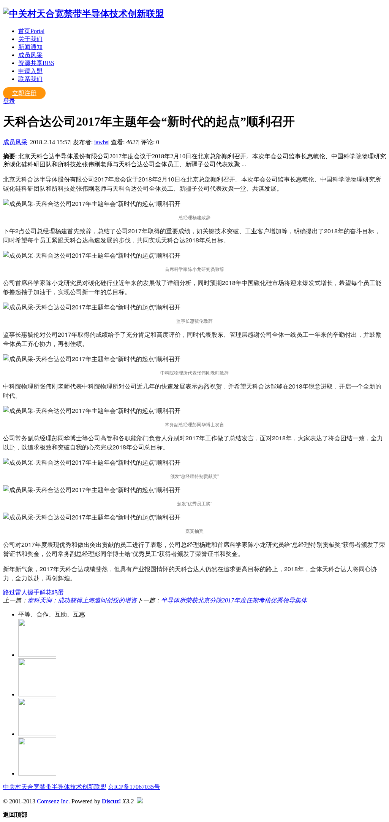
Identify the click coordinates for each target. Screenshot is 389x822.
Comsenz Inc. (53, 801)
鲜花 (46, 592)
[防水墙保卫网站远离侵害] (140, 801)
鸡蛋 (58, 592)
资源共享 (36, 63)
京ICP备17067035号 (134, 787)
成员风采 (30, 55)
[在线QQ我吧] (37, 655)
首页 (31, 31)
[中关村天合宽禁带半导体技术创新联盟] (83, 14)
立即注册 (24, 93)
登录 (9, 101)
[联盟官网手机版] (37, 734)
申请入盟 (30, 71)
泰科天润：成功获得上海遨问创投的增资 (82, 600)
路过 (9, 592)
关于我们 (30, 39)
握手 (33, 592)
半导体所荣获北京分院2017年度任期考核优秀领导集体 (234, 600)
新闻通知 (30, 47)
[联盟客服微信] (37, 773)
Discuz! (111, 801)
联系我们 (30, 79)
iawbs (101, 142)
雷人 (21, 592)
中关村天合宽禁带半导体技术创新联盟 (54, 787)
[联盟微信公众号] (37, 694)
